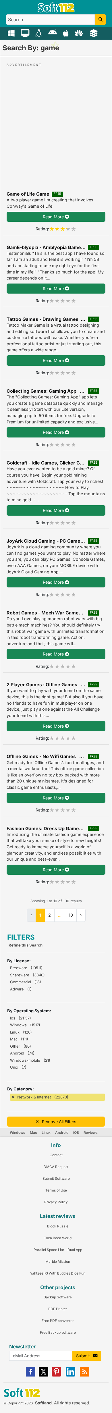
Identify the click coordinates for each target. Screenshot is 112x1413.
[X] (43, 1375)
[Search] (100, 19)
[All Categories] (94, 32)
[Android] (53, 32)
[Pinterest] (56, 1375)
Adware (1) (21, 989)
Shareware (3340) (27, 975)
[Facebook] (30, 1375)
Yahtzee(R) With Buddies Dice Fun (57, 1273)
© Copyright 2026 (18, 1403)
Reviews (91, 1132)
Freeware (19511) (26, 967)
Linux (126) (21, 1032)
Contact (56, 1155)
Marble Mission (57, 1261)
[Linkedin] (70, 1375)
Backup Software (58, 1297)
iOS (76, 1132)
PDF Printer (57, 1309)
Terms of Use (56, 1190)
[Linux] (39, 32)
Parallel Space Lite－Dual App (58, 1250)
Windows (17, 1132)
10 (71, 915)
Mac (33, 1132)
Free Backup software (58, 1332)
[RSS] (84, 1375)
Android (62, 1132)
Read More (54, 216)
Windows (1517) (25, 1025)
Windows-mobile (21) (30, 1060)
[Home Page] (56, 11)
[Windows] (12, 32)
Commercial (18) (25, 982)
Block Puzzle (57, 1226)
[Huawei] (80, 32)
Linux (46, 1132)
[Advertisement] (56, 123)
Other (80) (20, 1046)
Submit (84, 1355)
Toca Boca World (58, 1238)
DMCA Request (56, 1167)
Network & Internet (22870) (42, 1097)
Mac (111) (19, 1039)
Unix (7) (18, 1067)
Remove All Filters (57, 1121)
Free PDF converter (58, 1320)
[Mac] (26, 32)
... (59, 915)
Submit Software (56, 1178)
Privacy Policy (56, 1202)
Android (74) (22, 1053)
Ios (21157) (20, 1018)
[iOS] (66, 32)
